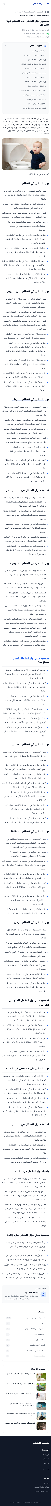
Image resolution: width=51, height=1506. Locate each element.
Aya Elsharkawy (41, 30)
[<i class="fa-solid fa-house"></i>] (47, 12)
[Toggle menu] (4, 3)
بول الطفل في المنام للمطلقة (35, 82)
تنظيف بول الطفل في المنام (36, 99)
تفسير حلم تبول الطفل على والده (34, 108)
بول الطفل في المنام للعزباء (36, 60)
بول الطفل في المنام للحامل (36, 77)
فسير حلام (41, 4)
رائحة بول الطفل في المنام (37, 104)
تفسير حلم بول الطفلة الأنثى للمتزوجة (33, 73)
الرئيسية (46, 1455)
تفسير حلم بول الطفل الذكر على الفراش (32, 91)
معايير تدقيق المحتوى (41, 1487)
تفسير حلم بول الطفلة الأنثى (31, 658)
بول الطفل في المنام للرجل (37, 86)
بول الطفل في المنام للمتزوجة (35, 69)
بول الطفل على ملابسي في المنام (34, 95)
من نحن (46, 1463)
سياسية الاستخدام (42, 1491)
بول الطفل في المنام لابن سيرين (35, 55)
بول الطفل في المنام (39, 51)
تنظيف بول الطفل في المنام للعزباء (33, 64)
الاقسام (46, 1459)
